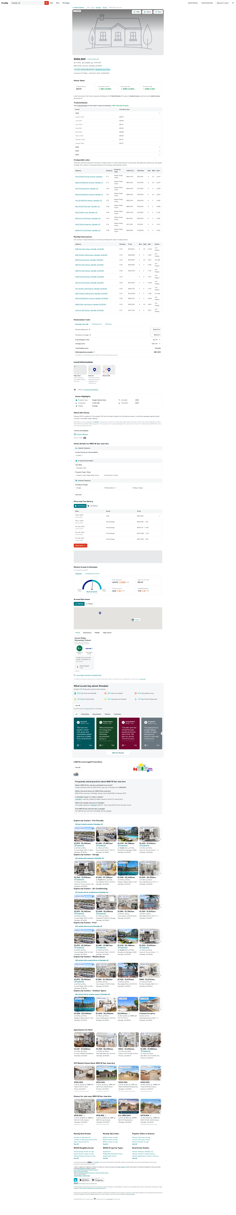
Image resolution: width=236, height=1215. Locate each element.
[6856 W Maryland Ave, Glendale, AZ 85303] (84, 1039)
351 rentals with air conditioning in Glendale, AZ (91, 892)
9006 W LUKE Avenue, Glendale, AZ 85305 (89, 277)
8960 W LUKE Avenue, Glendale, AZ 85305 (89, 249)
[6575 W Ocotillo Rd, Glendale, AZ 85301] (149, 902)
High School (107, 633)
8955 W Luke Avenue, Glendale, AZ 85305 (89, 260)
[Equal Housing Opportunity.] (95, 1199)
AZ (93, 7)
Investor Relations (118, 1187)
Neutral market (91, 592)
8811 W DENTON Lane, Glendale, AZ (87, 206)
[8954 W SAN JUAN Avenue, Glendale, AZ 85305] (150, 1106)
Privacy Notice (147, 1187)
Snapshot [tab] (78, 574)
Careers (105, 1187)
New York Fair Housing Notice (81, 1171)
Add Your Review (118, 753)
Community (85, 714)
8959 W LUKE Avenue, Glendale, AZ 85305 (89, 271)
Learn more (142, 679)
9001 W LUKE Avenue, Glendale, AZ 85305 (89, 283)
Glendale (98, 7)
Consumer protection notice (101, 1172)
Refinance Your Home (103, 69)
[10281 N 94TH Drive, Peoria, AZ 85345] (84, 1073)
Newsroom (110, 1187)
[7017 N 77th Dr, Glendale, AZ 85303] (128, 1004)
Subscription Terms (135, 1187)
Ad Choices (155, 1187)
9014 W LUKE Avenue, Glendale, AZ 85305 (89, 310)
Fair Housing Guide (97, 1187)
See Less (79, 495)
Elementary (87, 633)
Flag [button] (90, 745)
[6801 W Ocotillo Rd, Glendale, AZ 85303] (149, 970)
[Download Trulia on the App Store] (84, 1180)
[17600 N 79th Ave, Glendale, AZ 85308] (149, 834)
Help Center (109, 1199)
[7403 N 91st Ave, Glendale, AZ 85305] (106, 1004)
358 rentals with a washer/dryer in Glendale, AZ (92, 960)
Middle (97, 633)
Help (142, 1187)
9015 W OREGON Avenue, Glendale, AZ (88, 200)
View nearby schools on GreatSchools (88, 675)
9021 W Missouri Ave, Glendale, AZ (86, 188)
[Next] (160, 839)
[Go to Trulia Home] (5, 3)
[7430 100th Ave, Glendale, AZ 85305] (106, 834)
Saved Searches (207, 3)
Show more (79, 545)
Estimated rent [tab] (97, 324)
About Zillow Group (87, 1187)
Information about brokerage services (85, 1172)
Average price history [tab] (92, 573)
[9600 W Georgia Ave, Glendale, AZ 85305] (106, 902)
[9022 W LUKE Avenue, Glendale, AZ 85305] (84, 1106)
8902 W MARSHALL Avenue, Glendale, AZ (89, 194)
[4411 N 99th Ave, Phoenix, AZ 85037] (150, 1039)
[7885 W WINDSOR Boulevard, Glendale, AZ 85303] (128, 1073)
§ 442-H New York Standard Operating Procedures (86, 1169)
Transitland (96, 1162)
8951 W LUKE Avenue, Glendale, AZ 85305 (89, 265)
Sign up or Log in (223, 3)
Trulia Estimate (82, 105)
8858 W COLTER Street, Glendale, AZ (87, 230)
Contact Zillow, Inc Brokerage (82, 1175)
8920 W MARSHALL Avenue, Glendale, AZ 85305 (91, 298)
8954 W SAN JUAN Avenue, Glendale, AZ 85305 (91, 293)
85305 (105, 7)
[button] (46, 3)
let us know (132, 1194)
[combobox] (29, 3)
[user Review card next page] (162, 733)
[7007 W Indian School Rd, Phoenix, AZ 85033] (128, 1039)
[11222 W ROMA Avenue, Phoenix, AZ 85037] (150, 1073)
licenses (123, 1167)
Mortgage (66, 3)
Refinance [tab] (108, 324)
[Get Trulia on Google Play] (97, 1180)
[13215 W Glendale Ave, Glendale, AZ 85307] (128, 868)
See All (78, 705)
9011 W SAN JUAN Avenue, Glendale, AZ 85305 (91, 289)
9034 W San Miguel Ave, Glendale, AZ (87, 224)
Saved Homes (193, 3)
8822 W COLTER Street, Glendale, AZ (87, 218)
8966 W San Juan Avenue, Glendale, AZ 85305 (90, 304)
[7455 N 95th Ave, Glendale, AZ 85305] (149, 868)
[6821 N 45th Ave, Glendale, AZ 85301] (149, 1004)
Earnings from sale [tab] (81, 324)
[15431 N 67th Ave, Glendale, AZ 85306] (106, 868)
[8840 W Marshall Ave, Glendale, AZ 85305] (128, 1106)
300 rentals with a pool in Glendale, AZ (88, 926)
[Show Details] (159, 113)
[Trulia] (75, 1180)
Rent (57, 3)
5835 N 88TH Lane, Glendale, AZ (86, 212)
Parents (107, 714)
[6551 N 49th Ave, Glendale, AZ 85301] (84, 834)
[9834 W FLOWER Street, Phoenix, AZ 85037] (106, 1073)
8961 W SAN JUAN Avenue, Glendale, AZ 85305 (91, 255)
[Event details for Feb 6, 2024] (159, 516)
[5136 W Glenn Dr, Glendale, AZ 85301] (128, 902)
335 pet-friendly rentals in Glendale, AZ (89, 824)
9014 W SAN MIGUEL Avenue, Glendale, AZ (89, 176)
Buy (51, 3)
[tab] (80, 506)
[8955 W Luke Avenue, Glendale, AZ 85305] (106, 1106)
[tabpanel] (118, 342)
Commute (117, 714)
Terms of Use (127, 1187)
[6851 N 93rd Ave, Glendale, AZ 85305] (128, 834)
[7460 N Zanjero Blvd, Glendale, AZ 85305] (106, 1039)
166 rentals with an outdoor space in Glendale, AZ (92, 994)
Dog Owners (97, 714)
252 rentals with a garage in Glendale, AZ (89, 858)
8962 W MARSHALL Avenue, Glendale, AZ (89, 182)
